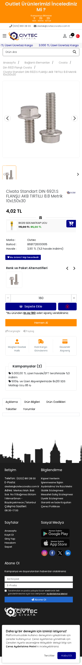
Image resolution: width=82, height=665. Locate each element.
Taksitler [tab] (11, 409)
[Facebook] (53, 552)
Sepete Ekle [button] (33, 306)
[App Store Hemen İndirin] (57, 543)
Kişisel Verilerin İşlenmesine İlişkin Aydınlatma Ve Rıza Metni (56, 482)
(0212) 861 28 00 (22, 26)
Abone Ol (40, 599)
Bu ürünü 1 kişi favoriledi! (24, 257)
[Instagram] (45, 552)
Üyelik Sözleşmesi (52, 498)
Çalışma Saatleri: (16, 506)
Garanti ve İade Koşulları (56, 502)
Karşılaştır (14, 331)
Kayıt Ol (9, 535)
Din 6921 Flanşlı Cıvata (17, 67)
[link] (41, 11)
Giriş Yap (10, 539)
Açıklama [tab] (12, 402)
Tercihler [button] (49, 655)
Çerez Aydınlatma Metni (21, 646)
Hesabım (10, 543)
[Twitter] (60, 552)
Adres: (9, 490)
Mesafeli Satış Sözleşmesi (57, 494)
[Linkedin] (68, 552)
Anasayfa (9, 62)
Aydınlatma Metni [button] (57, 593)
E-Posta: (10, 482)
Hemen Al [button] (41, 323)
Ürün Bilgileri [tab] (32, 402)
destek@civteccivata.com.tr (53, 26)
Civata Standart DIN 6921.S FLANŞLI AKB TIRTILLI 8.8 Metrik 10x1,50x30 (39, 73)
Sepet (8, 547)
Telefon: (10, 478)
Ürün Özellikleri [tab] (55, 402)
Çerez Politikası (50, 506)
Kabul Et (66, 655)
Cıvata (63, 62)
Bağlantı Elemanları (37, 62)
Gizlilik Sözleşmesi (52, 490)
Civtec (31, 240)
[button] (4, 36)
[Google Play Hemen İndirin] (57, 533)
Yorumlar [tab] (29, 409)
